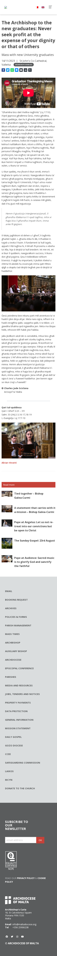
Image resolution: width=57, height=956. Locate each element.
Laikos (9, 771)
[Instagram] (17, 936)
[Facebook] (7, 936)
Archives (10, 608)
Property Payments (18, 702)
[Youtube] (22, 936)
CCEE (8, 754)
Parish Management (18, 625)
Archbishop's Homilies (23, 64)
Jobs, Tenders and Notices (22, 694)
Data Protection (16, 711)
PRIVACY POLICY (26, 878)
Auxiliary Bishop (16, 651)
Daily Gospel (13, 736)
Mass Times (12, 634)
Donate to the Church (20, 788)
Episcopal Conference (19, 668)
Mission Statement (18, 728)
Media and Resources (19, 685)
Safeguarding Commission (22, 762)
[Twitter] (12, 936)
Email (8, 591)
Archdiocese (13, 659)
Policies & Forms (16, 616)
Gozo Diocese (14, 745)
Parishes (10, 676)
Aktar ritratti (9, 462)
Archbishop (12, 642)
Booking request (16, 599)
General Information (19, 719)
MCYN (8, 779)
